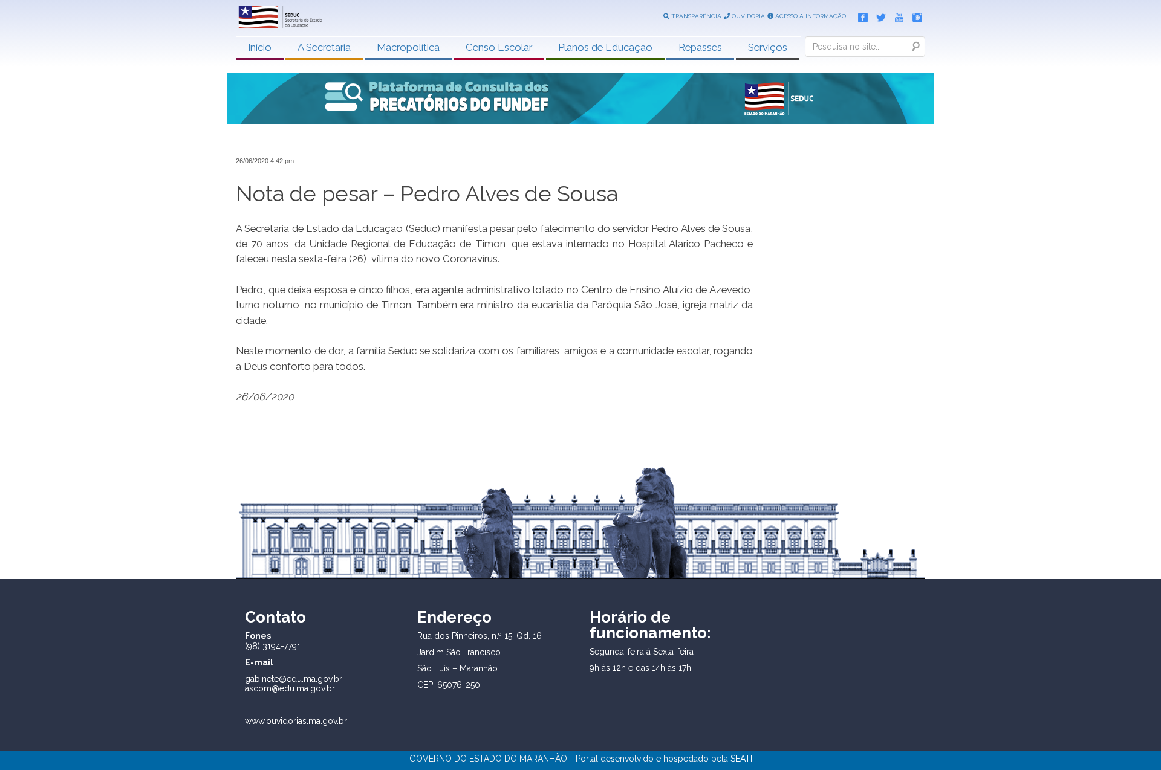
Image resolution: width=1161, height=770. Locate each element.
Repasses (700, 47)
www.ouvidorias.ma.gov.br (296, 721)
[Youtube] (896, 15)
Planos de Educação (605, 47)
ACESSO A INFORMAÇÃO (809, 16)
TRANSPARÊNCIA (695, 16)
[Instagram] (914, 15)
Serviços (767, 47)
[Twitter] (878, 15)
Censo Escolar (499, 47)
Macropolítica (408, 47)
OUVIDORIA (747, 16)
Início (260, 47)
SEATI (741, 758)
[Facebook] (860, 15)
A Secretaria (324, 47)
